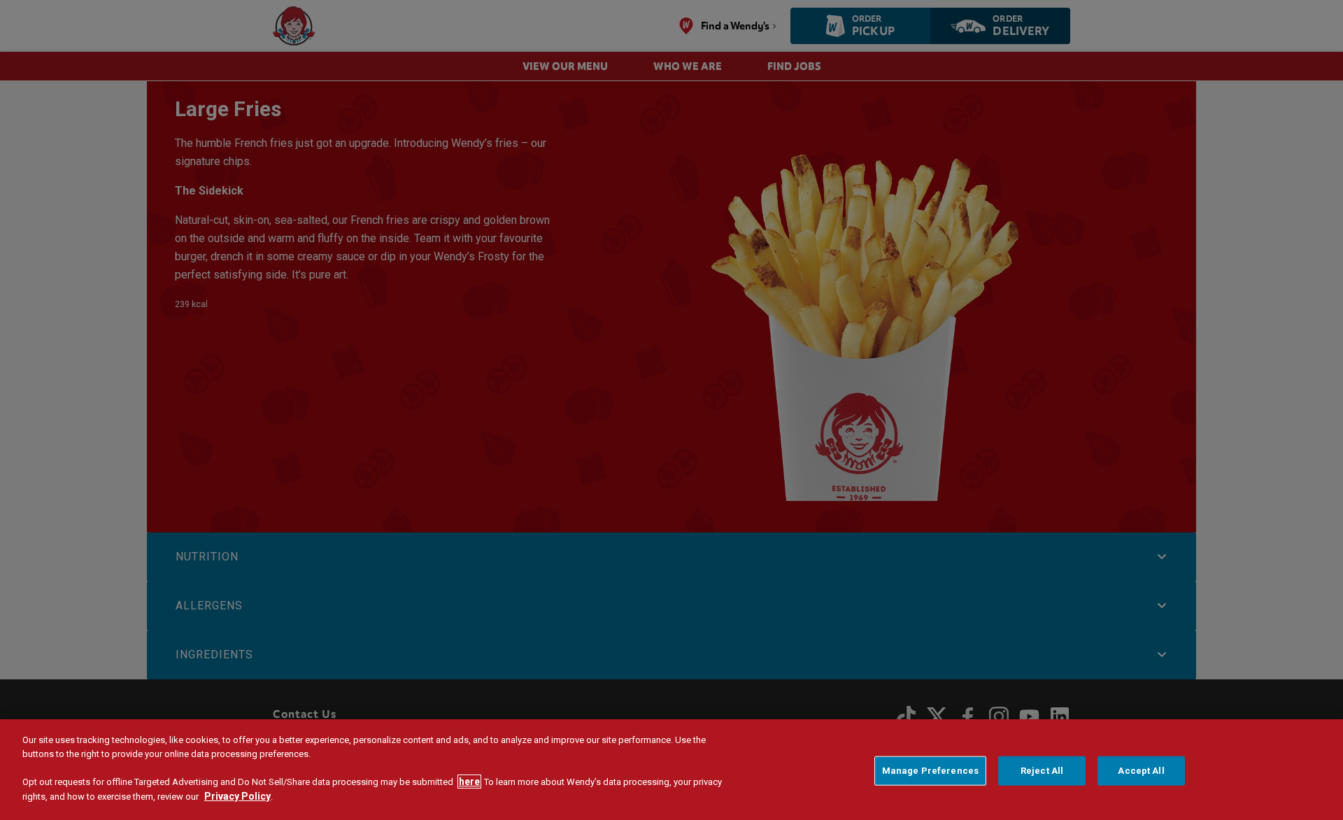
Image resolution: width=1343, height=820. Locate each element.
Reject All (1042, 770)
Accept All (1141, 770)
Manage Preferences (930, 770)
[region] (671, 769)
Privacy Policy (237, 796)
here (469, 781)
